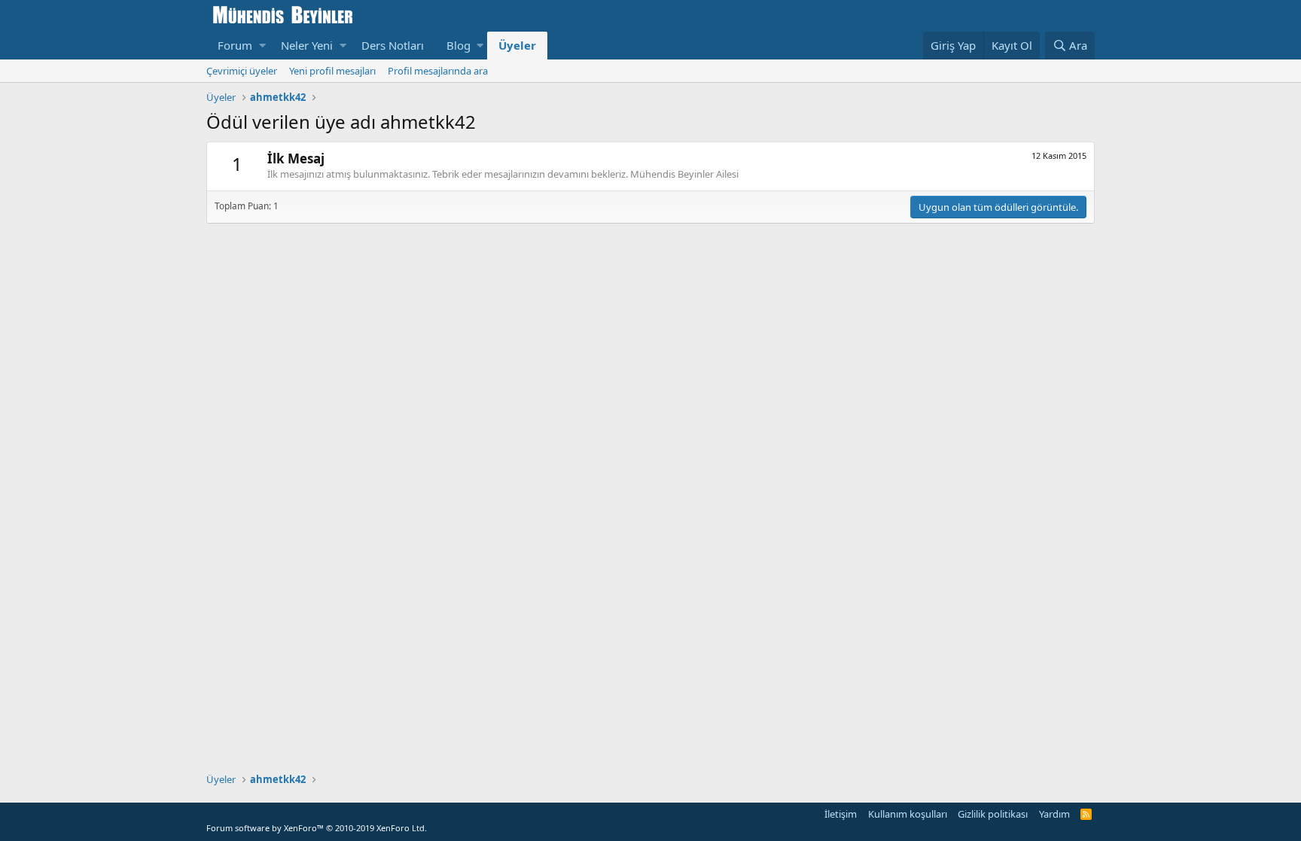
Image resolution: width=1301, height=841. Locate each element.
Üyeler (517, 45)
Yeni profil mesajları (332, 71)
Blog (458, 45)
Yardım (1054, 814)
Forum (235, 45)
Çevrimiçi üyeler (241, 71)
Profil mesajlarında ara (438, 71)
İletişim (840, 814)
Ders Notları (392, 45)
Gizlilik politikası (993, 814)
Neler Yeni (307, 45)
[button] (262, 45)
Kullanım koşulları (907, 814)
